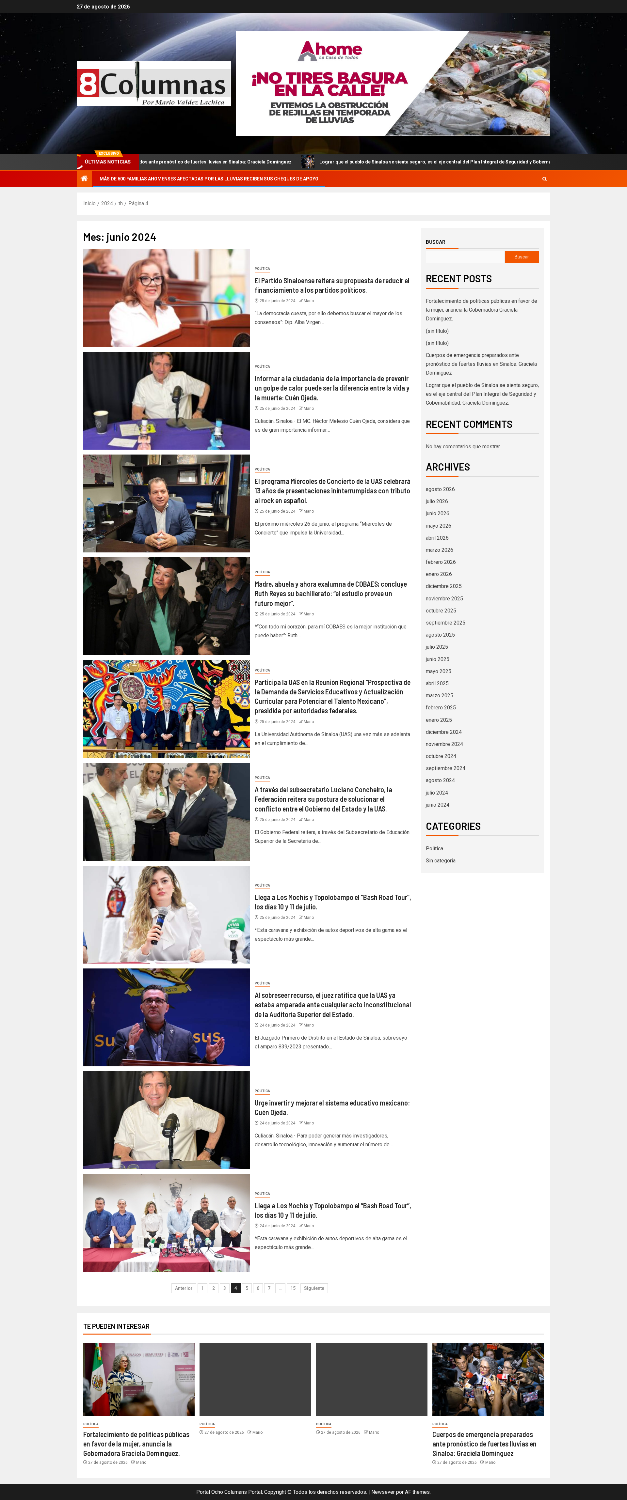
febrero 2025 (441, 707)
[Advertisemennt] (393, 83)
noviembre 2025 (444, 598)
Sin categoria (441, 861)
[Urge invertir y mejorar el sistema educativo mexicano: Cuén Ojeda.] (166, 1120)
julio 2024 (437, 793)
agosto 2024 (440, 780)
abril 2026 (437, 538)
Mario (309, 301)
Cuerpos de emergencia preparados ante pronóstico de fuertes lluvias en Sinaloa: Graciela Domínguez (481, 364)
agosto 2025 (440, 635)
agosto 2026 (440, 489)
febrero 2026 (441, 562)
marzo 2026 (439, 550)
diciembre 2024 (444, 732)
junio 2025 (437, 659)
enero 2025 (439, 720)
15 (293, 1288)
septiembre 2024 (445, 768)
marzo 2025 (439, 695)
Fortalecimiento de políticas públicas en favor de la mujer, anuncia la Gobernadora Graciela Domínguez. (481, 310)
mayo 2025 (438, 671)
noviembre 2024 (444, 744)
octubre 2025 (441, 611)
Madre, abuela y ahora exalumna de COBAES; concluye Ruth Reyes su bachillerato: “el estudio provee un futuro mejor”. (331, 593)
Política (262, 269)
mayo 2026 (438, 526)
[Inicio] (84, 179)
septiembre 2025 (445, 623)
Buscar (435, 242)
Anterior (184, 1288)
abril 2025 (437, 683)
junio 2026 (437, 513)
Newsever (383, 1492)
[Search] (544, 179)
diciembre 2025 (444, 586)
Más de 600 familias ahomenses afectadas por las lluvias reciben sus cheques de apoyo (209, 178)
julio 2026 (437, 501)
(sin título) (437, 331)
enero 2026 (439, 574)
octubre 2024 (441, 756)
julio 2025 (437, 647)
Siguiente (314, 1288)
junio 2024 (437, 805)
